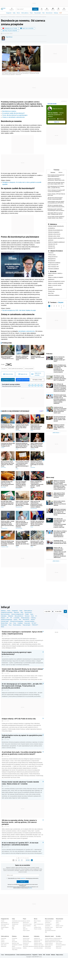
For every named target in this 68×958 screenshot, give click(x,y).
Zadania (2, 941)
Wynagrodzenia (52, 258)
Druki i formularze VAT (53, 266)
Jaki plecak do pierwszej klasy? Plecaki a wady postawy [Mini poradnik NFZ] (55, 198)
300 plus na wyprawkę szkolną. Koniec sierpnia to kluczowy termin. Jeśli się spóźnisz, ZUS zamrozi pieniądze (56, 206)
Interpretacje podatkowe (53, 295)
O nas (2, 954)
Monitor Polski (4, 623)
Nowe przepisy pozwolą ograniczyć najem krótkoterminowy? (56, 175)
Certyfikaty (20, 623)
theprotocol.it (58, 946)
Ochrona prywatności (10, 954)
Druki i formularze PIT (53, 264)
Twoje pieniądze (37, 12)
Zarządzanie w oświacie (17, 944)
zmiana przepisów (29, 368)
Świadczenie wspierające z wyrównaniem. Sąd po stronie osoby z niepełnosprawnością (56, 179)
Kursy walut (27, 623)
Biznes (18, 12)
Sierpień (60, 302)
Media (2, 626)
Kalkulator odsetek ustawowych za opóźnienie (56, 239)
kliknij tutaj (30, 887)
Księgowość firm (5, 918)
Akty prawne (26, 936)
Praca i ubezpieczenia (38, 924)
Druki (32, 616)
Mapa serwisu (59, 954)
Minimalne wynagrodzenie (50, 940)
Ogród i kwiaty (59, 927)
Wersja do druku (9, 374)
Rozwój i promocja (5, 943)
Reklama (53, 954)
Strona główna (4, 16)
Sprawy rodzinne (26, 920)
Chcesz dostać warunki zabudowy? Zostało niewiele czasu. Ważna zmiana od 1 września (56, 217)
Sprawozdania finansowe (50, 930)
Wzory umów (58, 943)
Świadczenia (19, 16)
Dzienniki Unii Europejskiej (16, 621)
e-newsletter (16, 617)
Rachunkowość (51, 260)
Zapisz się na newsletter (38, 374)
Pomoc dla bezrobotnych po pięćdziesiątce (14, 115)
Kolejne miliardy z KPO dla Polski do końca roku (56, 194)
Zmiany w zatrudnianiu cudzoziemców (13, 117)
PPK (20, 619)
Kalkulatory (53, 224)
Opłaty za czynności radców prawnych (54, 286)
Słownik (33, 619)
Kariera (15, 619)
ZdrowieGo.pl (59, 938)
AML (46, 932)
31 (49, 306)
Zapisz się (56, 121)
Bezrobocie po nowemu (9, 111)
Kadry (14, 12)
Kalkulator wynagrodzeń (54, 232)
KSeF (60, 12)
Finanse (57, 924)
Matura (13, 946)
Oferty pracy (58, 947)
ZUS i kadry (3, 925)
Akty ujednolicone (19, 616)
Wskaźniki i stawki (49, 936)
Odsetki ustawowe (49, 944)
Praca (10, 625)
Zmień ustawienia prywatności (23, 954)
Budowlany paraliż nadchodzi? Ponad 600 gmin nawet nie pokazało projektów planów (56, 210)
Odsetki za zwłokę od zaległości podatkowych (55, 278)
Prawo (31, 12)
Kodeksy (25, 947)
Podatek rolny (51, 291)
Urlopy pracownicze (52, 256)
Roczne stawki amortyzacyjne (55, 289)
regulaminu (22, 878)
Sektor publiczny (24, 12)
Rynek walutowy (17, 625)
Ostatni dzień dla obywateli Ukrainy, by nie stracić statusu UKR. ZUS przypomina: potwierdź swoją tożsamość (56, 183)
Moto (43, 12)
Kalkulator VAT (51, 248)
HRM (13, 928)
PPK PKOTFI (26, 619)
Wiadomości (4, 625)
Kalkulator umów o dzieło (54, 236)
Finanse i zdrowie (37, 928)
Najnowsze (53, 172)
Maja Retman (9, 37)
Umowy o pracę (51, 254)
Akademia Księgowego (6, 619)
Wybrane (60, 172)
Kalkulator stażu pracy (38, 944)
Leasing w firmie (37, 927)
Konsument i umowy (27, 924)
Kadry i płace (3, 944)
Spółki (35, 922)
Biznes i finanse (37, 920)
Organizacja (3, 938)
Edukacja (56, 12)
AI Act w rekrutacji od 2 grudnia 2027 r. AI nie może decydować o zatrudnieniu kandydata (56, 191)
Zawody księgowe (4, 927)
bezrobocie (4, 368)
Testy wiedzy (14, 949)
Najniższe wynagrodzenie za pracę (56, 281)
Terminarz (53, 302)
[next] (32, 860)
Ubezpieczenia (15, 924)
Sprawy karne (26, 922)
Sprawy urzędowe (26, 925)
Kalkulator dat (51, 246)
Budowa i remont (59, 925)
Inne (10, 623)
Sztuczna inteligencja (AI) (17, 614)
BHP (13, 927)
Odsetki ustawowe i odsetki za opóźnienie (55, 274)
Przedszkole (14, 938)
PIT (8, 617)
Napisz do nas (23, 374)
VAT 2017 (34, 623)
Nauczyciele (14, 941)
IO (36, 616)
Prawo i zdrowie (26, 930)
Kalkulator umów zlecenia (54, 234)
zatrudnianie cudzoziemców (26, 331)
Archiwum (58, 940)
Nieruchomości (49, 12)
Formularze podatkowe (53, 268)
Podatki (27, 614)
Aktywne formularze (56, 251)
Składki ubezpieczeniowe (50, 941)
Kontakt (48, 954)
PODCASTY (35, 625)
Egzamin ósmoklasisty (16, 947)
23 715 (27, 860)
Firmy (14, 623)
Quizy (31, 614)
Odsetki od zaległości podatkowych (56, 242)
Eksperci (3, 617)
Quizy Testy (51, 293)
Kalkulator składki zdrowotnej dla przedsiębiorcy (56, 227)
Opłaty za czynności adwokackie (55, 283)
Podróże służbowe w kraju (50, 938)
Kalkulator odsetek (38, 943)
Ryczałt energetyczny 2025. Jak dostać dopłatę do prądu (19, 310)
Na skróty (58, 936)
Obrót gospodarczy (5, 924)
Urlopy (13, 925)
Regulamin (35, 954)
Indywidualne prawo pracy (17, 920)
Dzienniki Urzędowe (29, 621)
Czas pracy (50, 252)
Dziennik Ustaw (4, 621)
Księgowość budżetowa (6, 612)
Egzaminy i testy (15, 943)
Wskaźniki (53, 271)
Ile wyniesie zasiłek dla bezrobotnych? (13, 113)
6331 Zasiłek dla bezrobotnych (16, 368)
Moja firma (16, 612)
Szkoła (13, 940)
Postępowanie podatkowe (54, 262)
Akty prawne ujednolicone (28, 946)
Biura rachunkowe (5, 614)
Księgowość (8, 12)
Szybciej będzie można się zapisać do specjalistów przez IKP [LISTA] (56, 202)
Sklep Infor (25, 928)
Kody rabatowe (59, 941)
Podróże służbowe (49, 943)
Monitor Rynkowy (25, 617)
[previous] (13, 860)
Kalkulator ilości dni (52, 244)
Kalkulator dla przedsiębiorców (55, 230)
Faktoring (33, 617)
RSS (44, 954)
